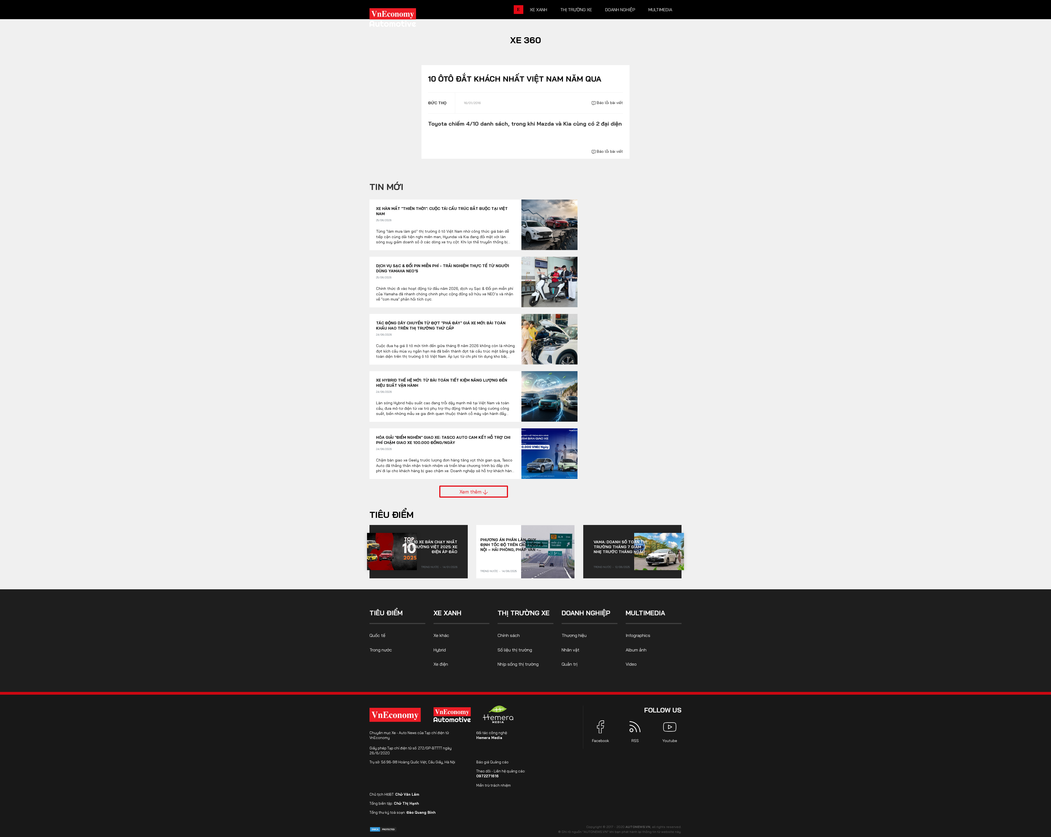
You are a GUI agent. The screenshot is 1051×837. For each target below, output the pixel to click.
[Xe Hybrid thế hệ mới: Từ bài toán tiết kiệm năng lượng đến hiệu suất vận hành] (549, 396)
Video (631, 664)
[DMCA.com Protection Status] (383, 829)
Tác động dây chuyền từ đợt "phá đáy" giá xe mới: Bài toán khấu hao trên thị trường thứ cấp (441, 326)
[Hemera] (498, 714)
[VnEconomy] (395, 715)
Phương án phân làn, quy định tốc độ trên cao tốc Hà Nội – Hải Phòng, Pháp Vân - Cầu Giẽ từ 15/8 (511, 544)
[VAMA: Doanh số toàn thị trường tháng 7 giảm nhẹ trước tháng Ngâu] (659, 551)
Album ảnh (636, 650)
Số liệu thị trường (515, 650)
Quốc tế (377, 635)
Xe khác (441, 635)
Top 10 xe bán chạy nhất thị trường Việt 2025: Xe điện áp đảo (430, 546)
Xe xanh (538, 9)
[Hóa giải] (549, 453)
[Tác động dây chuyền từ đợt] (549, 339)
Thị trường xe (576, 9)
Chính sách (509, 635)
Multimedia (660, 9)
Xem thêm (471, 492)
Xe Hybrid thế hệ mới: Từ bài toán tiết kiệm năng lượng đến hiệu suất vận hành (441, 383)
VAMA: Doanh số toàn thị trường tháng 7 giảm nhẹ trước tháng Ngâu (620, 546)
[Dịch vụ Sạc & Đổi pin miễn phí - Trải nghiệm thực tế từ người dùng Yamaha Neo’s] (549, 282)
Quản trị (570, 664)
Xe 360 (525, 39)
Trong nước (430, 567)
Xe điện (441, 664)
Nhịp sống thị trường (518, 664)
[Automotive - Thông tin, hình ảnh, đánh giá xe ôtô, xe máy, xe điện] (401, 19)
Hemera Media (489, 737)
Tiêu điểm (391, 514)
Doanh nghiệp (620, 9)
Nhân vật (570, 650)
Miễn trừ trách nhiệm (493, 785)
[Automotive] (453, 714)
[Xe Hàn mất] (549, 225)
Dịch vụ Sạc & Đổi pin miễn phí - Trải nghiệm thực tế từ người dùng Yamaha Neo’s (442, 268)
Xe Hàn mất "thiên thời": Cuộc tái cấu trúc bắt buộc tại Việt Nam (442, 211)
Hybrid (440, 650)
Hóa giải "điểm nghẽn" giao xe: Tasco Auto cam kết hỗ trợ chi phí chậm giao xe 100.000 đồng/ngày (443, 440)
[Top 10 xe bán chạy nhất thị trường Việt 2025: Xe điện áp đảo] (392, 551)
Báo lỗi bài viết (609, 102)
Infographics (638, 635)
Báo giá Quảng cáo (492, 762)
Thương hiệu (574, 635)
